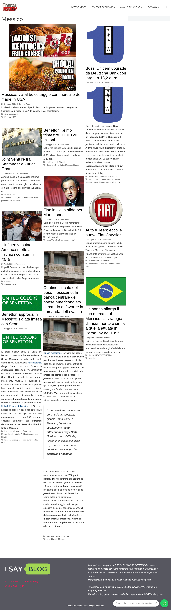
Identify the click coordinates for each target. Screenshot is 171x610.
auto (48, 240)
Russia (102, 182)
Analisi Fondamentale (98, 176)
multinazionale (35, 362)
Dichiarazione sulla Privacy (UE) (21, 581)
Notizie (66, 536)
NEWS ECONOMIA (103, 355)
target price (111, 182)
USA (14, 117)
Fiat (61, 240)
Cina (57, 165)
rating (96, 182)
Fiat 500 (111, 264)
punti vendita (32, 440)
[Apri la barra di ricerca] (166, 7)
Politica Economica (103, 7)
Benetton (50, 165)
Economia (154, 7)
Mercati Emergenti (54, 536)
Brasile (37, 197)
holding (15, 440)
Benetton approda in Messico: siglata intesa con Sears (21, 319)
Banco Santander (25, 197)
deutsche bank (107, 179)
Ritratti (62, 162)
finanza (7, 440)
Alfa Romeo (93, 264)
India (62, 165)
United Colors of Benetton (15, 406)
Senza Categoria (11, 114)
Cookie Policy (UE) (14, 586)
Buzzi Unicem (94, 179)
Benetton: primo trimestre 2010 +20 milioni (60, 135)
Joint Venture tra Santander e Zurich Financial (18, 164)
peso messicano (53, 353)
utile (118, 182)
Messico (7, 117)
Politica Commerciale (29, 434)
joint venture (6, 200)
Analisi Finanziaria (131, 7)
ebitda (117, 179)
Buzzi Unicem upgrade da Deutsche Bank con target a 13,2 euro (106, 73)
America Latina (10, 197)
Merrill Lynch (51, 539)
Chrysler (54, 240)
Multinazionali (52, 162)
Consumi (8, 281)
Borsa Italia (112, 176)
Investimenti (78, 7)
